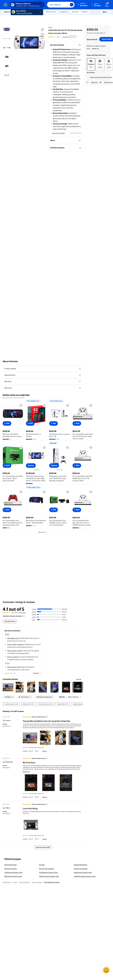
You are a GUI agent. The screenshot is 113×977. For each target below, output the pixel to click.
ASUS (50, 27)
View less (36, 673)
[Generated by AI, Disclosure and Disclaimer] (80, 133)
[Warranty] (80, 381)
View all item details (58, 133)
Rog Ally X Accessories (46, 868)
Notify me (95, 48)
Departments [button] (8, 12)
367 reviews (22, 612)
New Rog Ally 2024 (10, 865)
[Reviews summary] (60, 37)
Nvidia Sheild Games (80, 865)
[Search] (71, 4)
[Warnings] (80, 388)
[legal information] (104, 33)
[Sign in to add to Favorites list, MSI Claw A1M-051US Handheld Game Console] (21, 405)
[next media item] (42, 41)
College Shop (63, 12)
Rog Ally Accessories (80, 868)
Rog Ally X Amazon (10, 868)
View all (78, 679)
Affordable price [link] (13, 638)
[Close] (41, 12)
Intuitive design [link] (13, 657)
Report (44, 751)
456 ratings (66, 37)
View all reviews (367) (43, 847)
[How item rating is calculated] (24, 616)
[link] (77, 687)
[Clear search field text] (66, 5)
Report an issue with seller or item (101, 77)
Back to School (51, 12)
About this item (10, 361)
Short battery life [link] (13, 667)
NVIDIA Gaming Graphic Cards (49, 876)
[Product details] (80, 368)
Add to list (94, 82)
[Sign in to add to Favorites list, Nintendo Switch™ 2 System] (44, 405)
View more (41, 532)
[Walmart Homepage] (5, 5)
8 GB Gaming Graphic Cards (83, 872)
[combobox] (60, 5)
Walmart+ (85, 12)
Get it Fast (75, 12)
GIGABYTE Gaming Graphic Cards (85, 876)
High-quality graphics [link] (15, 644)
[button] (82, 5)
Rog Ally (42, 865)
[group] (58, 37)
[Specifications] (80, 375)
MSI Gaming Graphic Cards (13, 876)
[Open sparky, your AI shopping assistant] (106, 970)
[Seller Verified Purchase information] (47, 717)
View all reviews (9, 621)
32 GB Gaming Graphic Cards (48, 872)
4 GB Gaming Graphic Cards (13, 872)
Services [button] (22, 12)
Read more (26, 771)
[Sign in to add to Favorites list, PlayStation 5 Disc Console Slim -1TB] (67, 405)
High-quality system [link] (15, 651)
